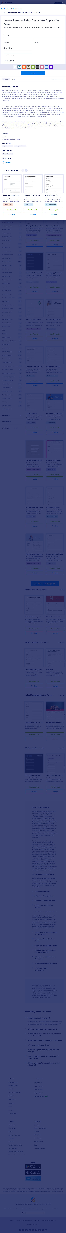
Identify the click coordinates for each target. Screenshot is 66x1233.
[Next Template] (47, 73)
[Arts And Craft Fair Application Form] (33, 183)
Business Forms (8, 204)
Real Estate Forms (51, 204)
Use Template (33, 73)
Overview (6, 79)
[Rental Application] (54, 183)
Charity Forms (29, 204)
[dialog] (33, 616)
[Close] (63, 2)
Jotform (8, 162)
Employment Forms (20, 146)
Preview (12, 214)
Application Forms (16, 9)
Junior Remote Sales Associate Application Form (20, 12)
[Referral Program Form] (11, 183)
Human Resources (8, 154)
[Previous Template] (19, 73)
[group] (11, 196)
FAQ (13, 79)
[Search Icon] (63, 9)
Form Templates (5, 9)
